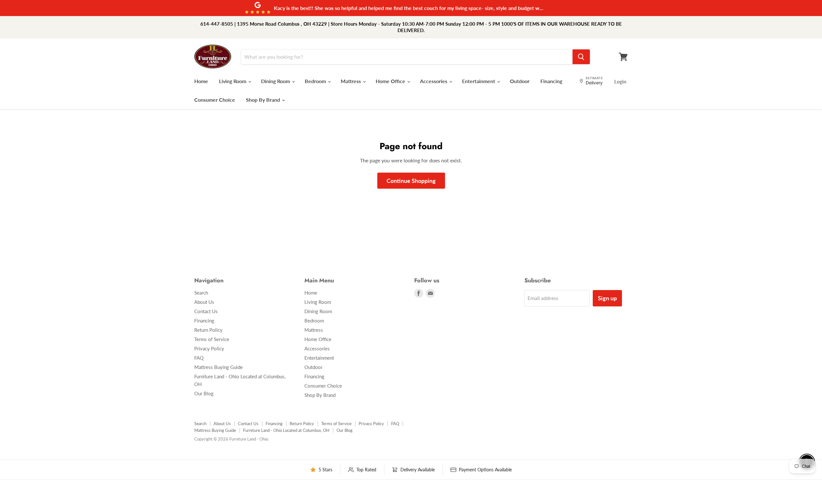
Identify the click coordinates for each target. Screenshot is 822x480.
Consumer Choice (214, 100)
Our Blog (204, 393)
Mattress (351, 81)
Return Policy (208, 330)
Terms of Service (211, 339)
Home (201, 81)
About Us (204, 302)
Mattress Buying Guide (218, 367)
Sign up (607, 298)
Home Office (391, 81)
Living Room (233, 81)
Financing (551, 81)
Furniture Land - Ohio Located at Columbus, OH (286, 430)
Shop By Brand (263, 100)
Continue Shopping (411, 180)
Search (201, 293)
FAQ (199, 358)
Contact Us (206, 311)
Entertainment (479, 81)
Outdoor (519, 81)
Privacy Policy (209, 348)
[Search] (581, 56)
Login (620, 81)
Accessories (434, 81)
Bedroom (316, 81)
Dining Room (276, 81)
